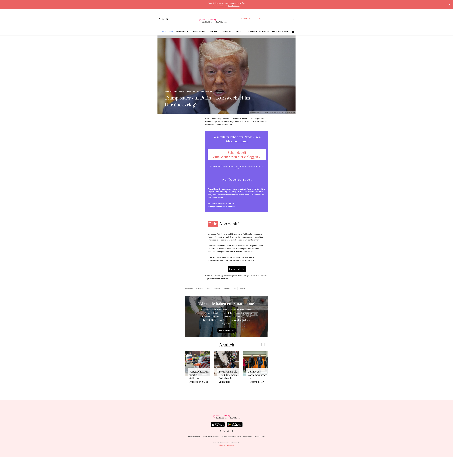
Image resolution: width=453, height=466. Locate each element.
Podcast (227, 32)
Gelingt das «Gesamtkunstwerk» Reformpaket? (257, 376)
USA (235, 288)
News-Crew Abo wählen (258, 32)
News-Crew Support (254, 166)
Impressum (247, 437)
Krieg (208, 288)
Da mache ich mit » (236, 269)
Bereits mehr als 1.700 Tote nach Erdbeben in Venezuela (227, 376)
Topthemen (190, 91)
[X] (163, 19)
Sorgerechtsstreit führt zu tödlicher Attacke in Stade (199, 376)
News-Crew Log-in (280, 32)
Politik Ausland (179, 91)
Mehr (238, 32)
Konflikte (200, 288)
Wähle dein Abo (194, 437)
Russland (218, 288)
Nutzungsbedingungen (231, 437)
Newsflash (168, 91)
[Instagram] (167, 19)
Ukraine (227, 288)
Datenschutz (260, 437)
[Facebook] (159, 19)
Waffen (243, 288)
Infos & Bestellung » (226, 330)
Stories (213, 32)
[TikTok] (232, 431)
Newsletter (199, 32)
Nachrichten (182, 32)
